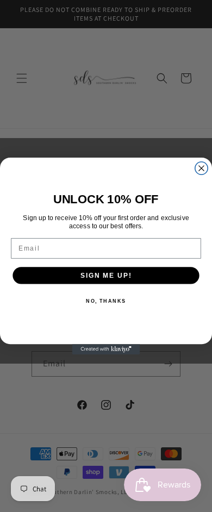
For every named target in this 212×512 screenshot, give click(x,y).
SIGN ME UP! (106, 275)
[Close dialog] (201, 168)
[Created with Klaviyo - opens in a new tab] (106, 349)
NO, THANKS (106, 301)
